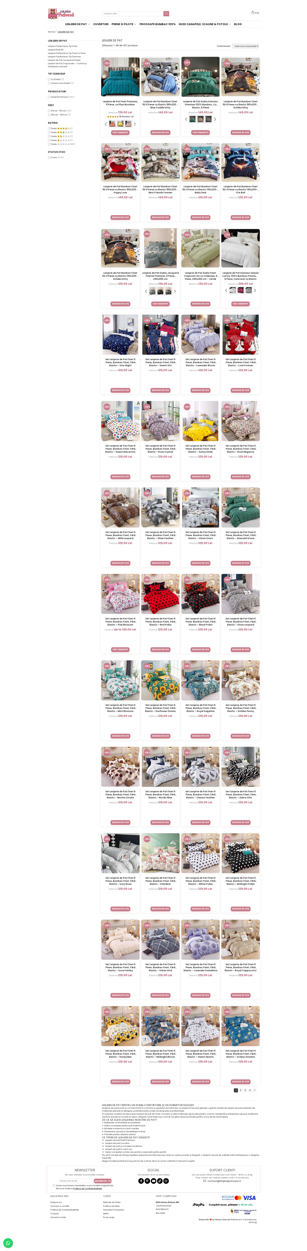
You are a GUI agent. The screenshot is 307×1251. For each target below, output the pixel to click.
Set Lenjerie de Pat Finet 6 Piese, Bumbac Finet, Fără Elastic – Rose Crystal (160, 448)
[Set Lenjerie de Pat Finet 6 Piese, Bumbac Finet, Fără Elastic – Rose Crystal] (160, 421)
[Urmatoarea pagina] (254, 1090)
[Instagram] (166, 1181)
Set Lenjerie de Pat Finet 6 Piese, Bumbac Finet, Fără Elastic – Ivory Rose (120, 881)
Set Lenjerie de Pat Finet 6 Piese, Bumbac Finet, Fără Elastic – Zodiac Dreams (241, 1053)
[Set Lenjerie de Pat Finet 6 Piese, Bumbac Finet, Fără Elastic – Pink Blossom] (120, 594)
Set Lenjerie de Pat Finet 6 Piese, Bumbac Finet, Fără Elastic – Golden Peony (241, 708)
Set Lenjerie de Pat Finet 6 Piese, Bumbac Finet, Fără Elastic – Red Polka (160, 621)
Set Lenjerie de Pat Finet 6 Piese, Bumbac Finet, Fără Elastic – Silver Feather (160, 535)
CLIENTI (107, 1196)
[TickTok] (160, 1181)
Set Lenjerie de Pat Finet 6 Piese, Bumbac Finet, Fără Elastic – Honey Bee (120, 1053)
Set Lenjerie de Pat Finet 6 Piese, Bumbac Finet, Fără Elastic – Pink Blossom (120, 621)
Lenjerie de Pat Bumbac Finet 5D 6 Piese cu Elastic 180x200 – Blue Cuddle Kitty (160, 104)
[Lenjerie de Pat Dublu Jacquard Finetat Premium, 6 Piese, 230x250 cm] (160, 248)
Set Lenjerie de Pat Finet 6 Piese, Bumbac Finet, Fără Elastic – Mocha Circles (120, 794)
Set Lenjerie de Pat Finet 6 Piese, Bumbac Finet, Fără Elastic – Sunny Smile (200, 448)
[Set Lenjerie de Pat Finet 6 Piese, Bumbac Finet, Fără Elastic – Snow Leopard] (240, 594)
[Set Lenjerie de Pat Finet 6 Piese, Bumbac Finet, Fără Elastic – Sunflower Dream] (160, 680)
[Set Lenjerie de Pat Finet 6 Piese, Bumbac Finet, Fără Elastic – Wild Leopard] (120, 508)
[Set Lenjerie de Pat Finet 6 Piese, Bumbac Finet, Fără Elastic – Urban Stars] (200, 508)
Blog (238, 24)
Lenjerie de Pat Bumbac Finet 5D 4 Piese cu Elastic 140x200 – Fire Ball (241, 189)
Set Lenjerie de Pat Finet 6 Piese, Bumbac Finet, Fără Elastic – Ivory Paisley (120, 967)
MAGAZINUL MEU (59, 1196)
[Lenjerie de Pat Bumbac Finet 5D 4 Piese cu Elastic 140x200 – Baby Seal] (200, 162)
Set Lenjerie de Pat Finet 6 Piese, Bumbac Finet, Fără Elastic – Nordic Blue (160, 794)
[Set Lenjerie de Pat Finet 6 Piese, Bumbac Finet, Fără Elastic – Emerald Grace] (240, 508)
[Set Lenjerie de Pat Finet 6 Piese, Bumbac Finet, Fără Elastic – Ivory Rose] (120, 853)
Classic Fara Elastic (61, 83)
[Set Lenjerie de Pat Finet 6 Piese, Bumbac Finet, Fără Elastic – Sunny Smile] (200, 421)
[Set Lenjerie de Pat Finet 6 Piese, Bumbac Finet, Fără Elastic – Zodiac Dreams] (240, 1026)
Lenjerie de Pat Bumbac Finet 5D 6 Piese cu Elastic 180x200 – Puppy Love (120, 189)
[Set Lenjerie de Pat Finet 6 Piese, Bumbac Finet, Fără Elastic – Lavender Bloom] (200, 335)
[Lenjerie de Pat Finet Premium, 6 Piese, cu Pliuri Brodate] (120, 76)
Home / (52, 31)
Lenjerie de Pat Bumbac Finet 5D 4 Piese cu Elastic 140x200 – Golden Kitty (120, 276)
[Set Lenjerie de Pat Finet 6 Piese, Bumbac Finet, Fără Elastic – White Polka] (200, 853)
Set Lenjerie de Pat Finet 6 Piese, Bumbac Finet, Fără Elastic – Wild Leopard (120, 535)
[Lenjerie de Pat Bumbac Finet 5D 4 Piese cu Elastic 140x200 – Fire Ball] (240, 162)
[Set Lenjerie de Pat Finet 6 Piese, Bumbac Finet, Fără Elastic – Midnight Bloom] (160, 1026)
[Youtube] (153, 1181)
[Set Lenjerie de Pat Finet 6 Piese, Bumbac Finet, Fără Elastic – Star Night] (120, 335)
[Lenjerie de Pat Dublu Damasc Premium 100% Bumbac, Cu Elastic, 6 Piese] (200, 77)
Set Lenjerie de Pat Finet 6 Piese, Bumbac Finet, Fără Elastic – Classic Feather (200, 794)
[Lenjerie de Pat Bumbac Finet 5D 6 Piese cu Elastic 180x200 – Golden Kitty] (240, 77)
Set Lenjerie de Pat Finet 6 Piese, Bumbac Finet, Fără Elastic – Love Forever (241, 362)
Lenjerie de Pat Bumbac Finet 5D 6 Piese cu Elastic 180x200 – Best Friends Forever (160, 189)
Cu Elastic (56, 79)
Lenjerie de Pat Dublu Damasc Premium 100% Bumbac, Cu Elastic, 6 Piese (200, 104)
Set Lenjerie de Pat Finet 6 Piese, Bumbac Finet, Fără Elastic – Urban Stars (200, 535)
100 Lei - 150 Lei (58, 110)
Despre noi (56, 1202)
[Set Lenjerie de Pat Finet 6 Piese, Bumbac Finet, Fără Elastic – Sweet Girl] (160, 335)
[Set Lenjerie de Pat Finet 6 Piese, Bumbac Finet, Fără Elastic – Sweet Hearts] (200, 1026)
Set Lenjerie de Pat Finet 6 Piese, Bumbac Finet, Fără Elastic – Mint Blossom (120, 708)
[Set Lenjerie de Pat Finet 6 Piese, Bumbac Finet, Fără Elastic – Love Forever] (240, 335)
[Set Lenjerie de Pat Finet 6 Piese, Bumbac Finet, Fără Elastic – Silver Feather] (160, 507)
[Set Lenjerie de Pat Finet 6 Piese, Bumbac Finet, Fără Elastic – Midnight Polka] (240, 853)
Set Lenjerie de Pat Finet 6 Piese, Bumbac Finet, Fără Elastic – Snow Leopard (241, 621)
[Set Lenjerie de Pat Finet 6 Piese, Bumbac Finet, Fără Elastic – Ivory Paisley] (120, 940)
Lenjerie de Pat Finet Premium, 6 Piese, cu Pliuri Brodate (120, 103)
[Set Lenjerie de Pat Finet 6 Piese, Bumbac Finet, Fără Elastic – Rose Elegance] (240, 421)
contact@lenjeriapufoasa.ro (224, 1181)
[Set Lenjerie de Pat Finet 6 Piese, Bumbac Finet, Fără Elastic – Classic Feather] (200, 767)
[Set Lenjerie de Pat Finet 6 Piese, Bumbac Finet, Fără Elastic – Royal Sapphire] (200, 680)
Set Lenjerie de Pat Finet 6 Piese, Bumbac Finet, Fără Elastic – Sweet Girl (160, 362)
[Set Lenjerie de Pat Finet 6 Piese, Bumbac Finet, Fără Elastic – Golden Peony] (240, 680)
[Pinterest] (147, 1181)
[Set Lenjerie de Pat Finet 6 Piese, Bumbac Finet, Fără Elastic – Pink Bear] (160, 853)
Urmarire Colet (58, 1217)
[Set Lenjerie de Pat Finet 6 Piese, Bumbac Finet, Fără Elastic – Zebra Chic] (240, 767)
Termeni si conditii (59, 1206)
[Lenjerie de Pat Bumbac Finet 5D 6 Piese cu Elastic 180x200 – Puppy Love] (120, 162)
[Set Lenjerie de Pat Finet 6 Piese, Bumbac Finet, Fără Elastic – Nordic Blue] (160, 767)
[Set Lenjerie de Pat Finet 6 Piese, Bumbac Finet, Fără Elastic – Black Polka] (200, 594)
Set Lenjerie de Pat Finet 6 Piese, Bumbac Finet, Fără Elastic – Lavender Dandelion (200, 967)
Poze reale (108, 1217)
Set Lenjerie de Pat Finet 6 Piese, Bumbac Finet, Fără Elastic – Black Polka (200, 621)
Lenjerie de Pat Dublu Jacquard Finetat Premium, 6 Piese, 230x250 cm (160, 276)
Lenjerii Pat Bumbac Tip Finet (62, 46)
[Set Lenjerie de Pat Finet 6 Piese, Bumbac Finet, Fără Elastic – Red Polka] (160, 594)
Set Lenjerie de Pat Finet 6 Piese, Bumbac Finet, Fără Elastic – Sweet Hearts (200, 1053)
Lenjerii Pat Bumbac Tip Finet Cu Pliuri (67, 53)
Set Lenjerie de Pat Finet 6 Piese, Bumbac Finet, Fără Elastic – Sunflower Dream (160, 708)
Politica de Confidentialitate (87, 1188)
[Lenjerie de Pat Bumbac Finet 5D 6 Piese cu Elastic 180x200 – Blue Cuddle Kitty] (160, 77)
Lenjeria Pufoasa (59, 96)
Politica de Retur (111, 1206)
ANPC (106, 1213)
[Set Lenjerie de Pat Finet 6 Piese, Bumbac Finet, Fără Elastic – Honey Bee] (120, 1026)
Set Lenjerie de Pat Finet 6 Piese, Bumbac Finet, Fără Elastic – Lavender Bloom (200, 362)
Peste (54, 128)
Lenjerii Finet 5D (56, 49)
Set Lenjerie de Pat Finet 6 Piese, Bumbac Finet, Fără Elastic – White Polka (200, 881)
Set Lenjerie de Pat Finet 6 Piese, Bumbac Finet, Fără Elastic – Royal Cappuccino (241, 967)
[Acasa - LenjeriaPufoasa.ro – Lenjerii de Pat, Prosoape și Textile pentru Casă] (64, 13)
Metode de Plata (111, 1202)
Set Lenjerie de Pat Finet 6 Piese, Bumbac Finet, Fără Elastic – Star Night (120, 362)
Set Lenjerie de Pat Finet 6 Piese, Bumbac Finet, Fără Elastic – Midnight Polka (241, 881)
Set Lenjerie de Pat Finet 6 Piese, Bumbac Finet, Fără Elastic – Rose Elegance (241, 448)
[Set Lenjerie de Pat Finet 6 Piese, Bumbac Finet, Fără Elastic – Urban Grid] (160, 940)
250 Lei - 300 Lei (59, 114)
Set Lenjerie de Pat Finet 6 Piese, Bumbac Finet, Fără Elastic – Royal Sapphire (200, 708)
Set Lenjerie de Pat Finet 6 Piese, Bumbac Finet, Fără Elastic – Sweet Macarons (120, 448)
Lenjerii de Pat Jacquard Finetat (64, 60)
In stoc (54, 157)
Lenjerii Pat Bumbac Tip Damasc (64, 56)
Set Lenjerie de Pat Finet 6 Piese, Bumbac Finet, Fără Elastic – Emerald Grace (241, 535)
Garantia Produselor (113, 1209)
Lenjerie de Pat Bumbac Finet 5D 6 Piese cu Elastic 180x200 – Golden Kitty (241, 104)
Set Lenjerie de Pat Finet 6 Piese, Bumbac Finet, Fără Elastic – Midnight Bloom (160, 1053)
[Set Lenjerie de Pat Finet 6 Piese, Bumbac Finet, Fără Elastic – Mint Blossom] (120, 680)
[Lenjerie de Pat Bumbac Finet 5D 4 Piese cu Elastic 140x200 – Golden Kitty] (120, 248)
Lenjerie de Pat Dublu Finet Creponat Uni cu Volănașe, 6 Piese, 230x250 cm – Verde (200, 276)
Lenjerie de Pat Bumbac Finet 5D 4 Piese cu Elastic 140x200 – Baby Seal (200, 189)
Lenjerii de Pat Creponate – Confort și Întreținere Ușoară (67, 65)
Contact (54, 1213)
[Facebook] (141, 1181)
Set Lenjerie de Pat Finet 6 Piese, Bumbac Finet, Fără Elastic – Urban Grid (160, 967)
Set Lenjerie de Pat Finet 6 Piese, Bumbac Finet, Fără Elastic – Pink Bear (160, 881)
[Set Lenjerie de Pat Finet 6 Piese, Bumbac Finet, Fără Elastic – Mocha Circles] (120, 767)
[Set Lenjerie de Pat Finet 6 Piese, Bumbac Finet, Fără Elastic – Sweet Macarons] (120, 421)
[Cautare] (166, 13)
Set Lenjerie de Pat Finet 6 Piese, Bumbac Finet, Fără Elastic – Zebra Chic (241, 794)
